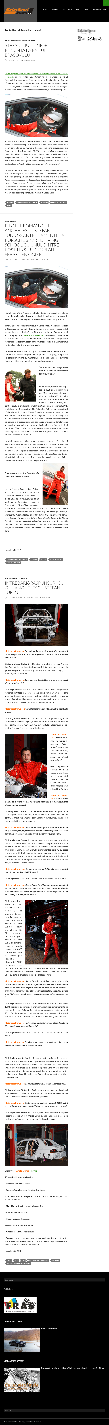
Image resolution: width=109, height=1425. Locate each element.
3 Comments (43, 260)
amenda (10, 202)
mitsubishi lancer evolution (18, 1264)
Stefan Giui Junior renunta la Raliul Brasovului (26, 50)
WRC (77, 9)
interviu (55, 1260)
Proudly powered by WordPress (30, 1422)
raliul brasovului (58, 202)
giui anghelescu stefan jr (27, 202)
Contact (86, 9)
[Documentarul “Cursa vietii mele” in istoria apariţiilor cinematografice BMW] (22, 1380)
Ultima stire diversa (14, 1361)
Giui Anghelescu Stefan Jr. (16, 578)
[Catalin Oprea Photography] (86, 32)
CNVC (70, 9)
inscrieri (44, 202)
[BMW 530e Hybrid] (22, 1340)
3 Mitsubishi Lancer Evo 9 (34, 335)
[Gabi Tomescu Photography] (90, 38)
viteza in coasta (13, 563)
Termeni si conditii (100, 9)
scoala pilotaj (56, 559)
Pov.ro (34, 1170)
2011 (16, 1260)
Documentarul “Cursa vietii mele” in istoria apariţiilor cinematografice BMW (72, 1368)
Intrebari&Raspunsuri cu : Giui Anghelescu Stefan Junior (35, 587)
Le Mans (34, 559)
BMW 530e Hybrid (49, 1328)
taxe (9, 205)
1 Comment (46, 598)
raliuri (43, 559)
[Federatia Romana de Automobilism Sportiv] (20, 1305)
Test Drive (54, 9)
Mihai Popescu (29, 60)
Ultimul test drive (13, 1321)
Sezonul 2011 (10, 221)
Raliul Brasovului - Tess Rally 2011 (20, 41)
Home (45, 9)
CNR (63, 9)
